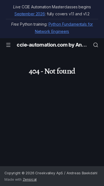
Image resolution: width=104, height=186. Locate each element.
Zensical (30, 179)
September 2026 (29, 13)
